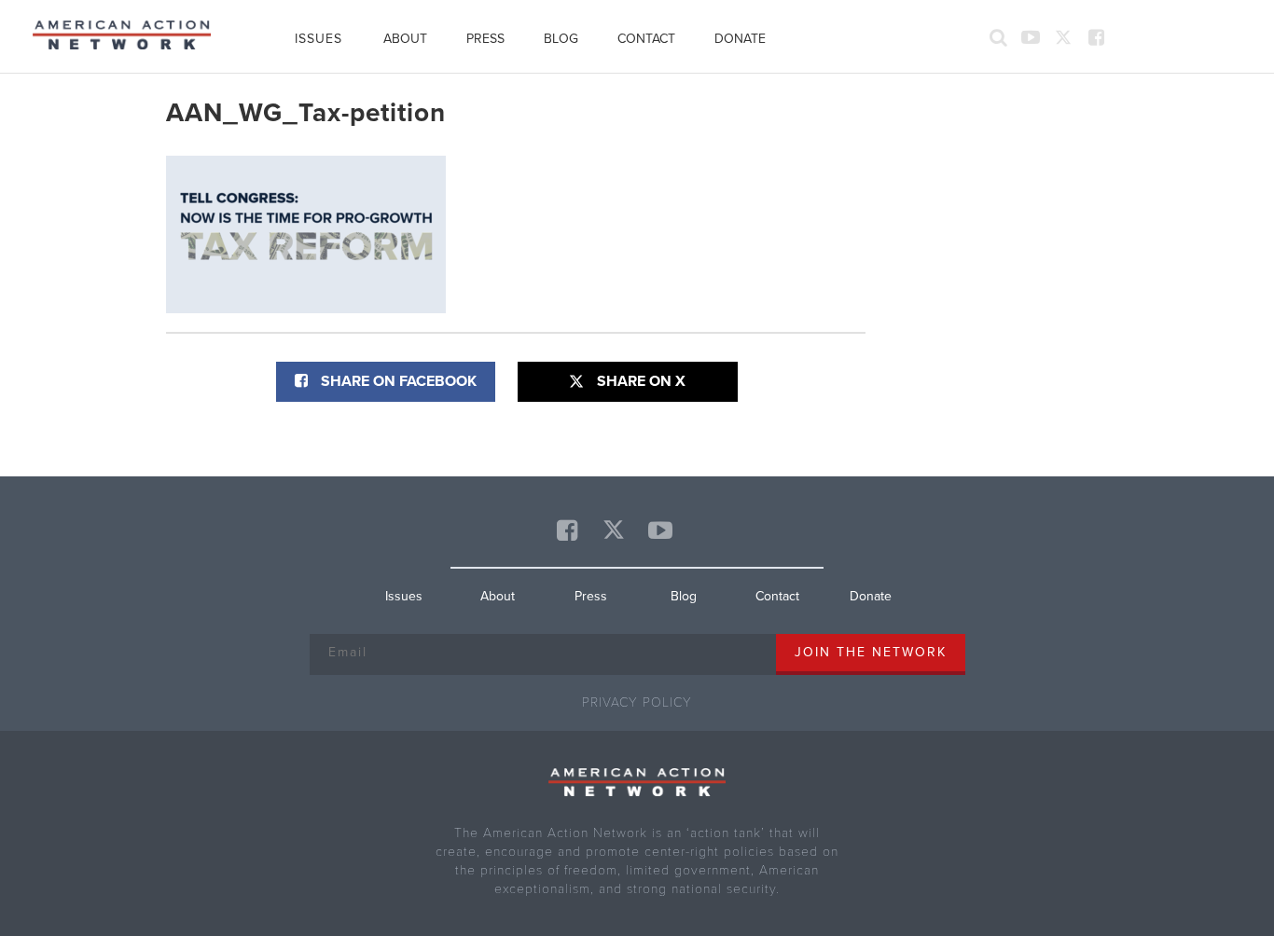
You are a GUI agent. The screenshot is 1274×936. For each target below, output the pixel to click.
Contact (646, 39)
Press (485, 39)
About (405, 39)
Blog (561, 39)
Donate (740, 39)
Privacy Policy (637, 702)
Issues (319, 39)
